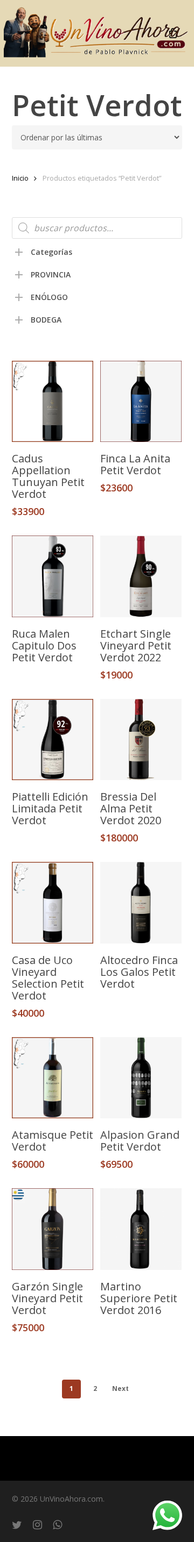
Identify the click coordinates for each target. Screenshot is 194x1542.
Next (120, 1388)
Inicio (20, 178)
